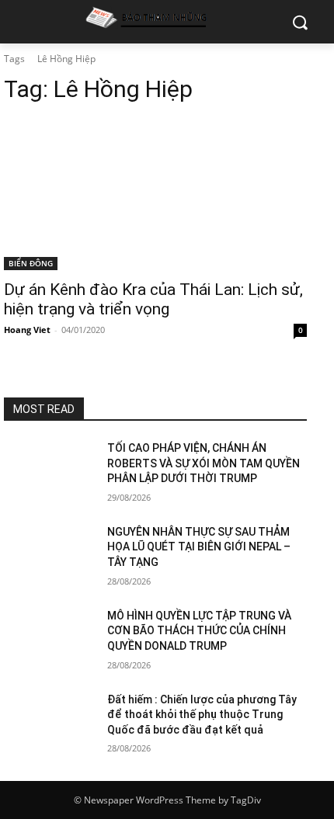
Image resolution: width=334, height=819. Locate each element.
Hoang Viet (27, 329)
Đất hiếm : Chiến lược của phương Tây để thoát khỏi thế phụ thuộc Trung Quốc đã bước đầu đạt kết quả (202, 714)
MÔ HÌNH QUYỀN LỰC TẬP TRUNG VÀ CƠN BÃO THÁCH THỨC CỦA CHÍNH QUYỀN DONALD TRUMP (199, 630)
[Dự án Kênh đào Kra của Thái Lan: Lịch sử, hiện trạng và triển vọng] (155, 194)
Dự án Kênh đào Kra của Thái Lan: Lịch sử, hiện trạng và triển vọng (153, 299)
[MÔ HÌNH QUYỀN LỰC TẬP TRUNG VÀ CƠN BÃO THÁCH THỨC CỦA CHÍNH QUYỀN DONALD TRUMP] (49, 640)
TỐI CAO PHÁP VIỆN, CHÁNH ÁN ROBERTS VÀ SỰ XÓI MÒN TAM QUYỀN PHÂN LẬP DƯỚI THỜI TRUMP (203, 463)
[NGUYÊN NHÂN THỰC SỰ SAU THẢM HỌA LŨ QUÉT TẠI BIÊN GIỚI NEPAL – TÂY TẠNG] (49, 556)
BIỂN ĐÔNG (31, 263)
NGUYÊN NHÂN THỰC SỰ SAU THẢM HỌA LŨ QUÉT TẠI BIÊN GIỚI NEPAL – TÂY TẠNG (199, 547)
